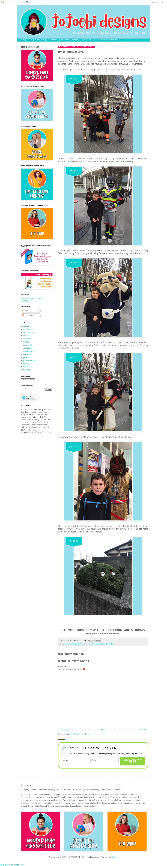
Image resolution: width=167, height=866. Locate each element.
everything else (29, 351)
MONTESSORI (52, 40)
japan (25, 357)
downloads (27, 345)
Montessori (28, 329)
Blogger (114, 857)
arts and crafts (29, 332)
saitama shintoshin (72, 644)
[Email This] (89, 640)
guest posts (28, 354)
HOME (29, 40)
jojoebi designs (29, 360)
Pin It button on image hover (12, 865)
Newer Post (64, 729)
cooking (26, 338)
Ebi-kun (26, 326)
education (27, 348)
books (25, 335)
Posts (26, 310)
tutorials (26, 370)
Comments (29, 315)
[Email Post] (85, 640)
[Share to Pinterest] (99, 640)
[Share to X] (94, 640)
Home (103, 729)
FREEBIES (75, 40)
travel (25, 366)
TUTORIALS (39, 40)
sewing (26, 363)
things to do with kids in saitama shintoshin (97, 644)
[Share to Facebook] (97, 640)
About (21, 40)
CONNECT (65, 40)
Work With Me (89, 40)
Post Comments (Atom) (79, 734)
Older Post (143, 729)
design (26, 342)
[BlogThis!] (92, 640)
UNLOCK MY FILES (132, 761)
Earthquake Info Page (109, 40)
